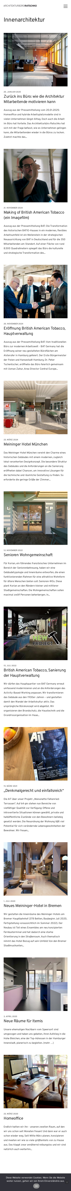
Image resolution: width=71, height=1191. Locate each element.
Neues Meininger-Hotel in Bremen (33, 906)
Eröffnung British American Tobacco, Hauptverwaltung (34, 331)
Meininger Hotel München (26, 444)
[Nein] (67, 1182)
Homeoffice (13, 1118)
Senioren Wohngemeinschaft (28, 555)
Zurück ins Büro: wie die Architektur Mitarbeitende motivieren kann (34, 99)
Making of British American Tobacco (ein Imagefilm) (34, 215)
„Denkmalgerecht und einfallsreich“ (34, 790)
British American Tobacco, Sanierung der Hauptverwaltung (35, 673)
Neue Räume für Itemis (23, 1021)
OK (36, 1186)
